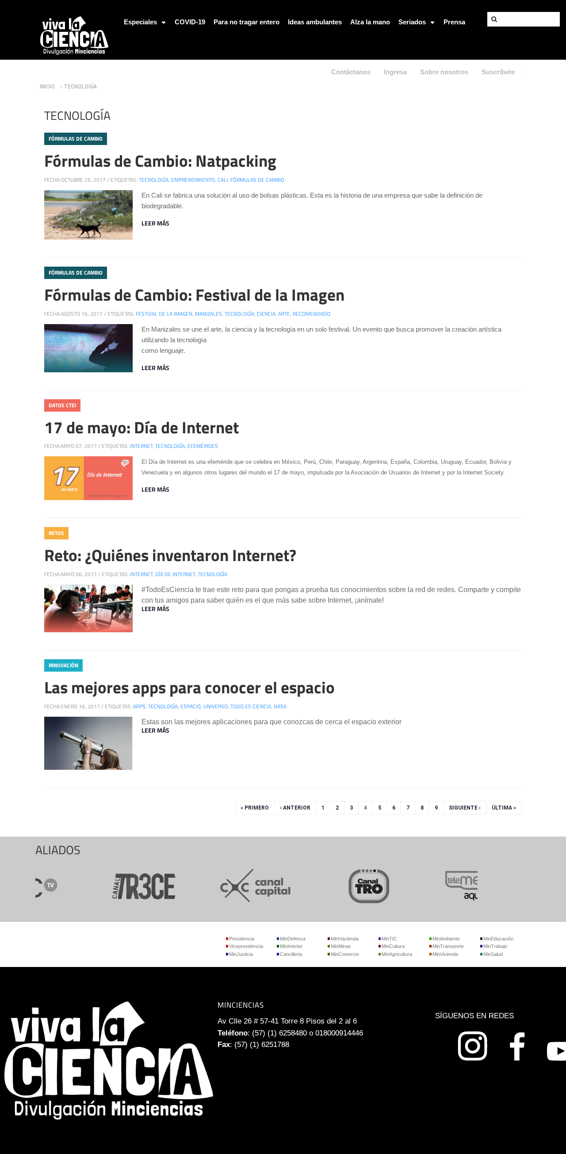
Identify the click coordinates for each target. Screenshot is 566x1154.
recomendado (311, 314)
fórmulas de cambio (257, 180)
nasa (280, 706)
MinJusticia (241, 954)
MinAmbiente (446, 938)
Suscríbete (498, 72)
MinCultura (393, 946)
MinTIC (389, 938)
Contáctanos (351, 72)
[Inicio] (74, 34)
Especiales (140, 22)
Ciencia (266, 314)
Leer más (155, 223)
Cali (223, 180)
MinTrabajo (495, 946)
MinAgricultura (397, 954)
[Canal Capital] (244, 884)
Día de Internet (175, 574)
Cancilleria (291, 954)
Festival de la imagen (164, 314)
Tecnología (153, 180)
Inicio (47, 87)
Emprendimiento (193, 180)
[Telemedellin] (470, 884)
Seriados (412, 22)
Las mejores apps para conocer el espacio (189, 687)
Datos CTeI (62, 405)
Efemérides (202, 446)
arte (284, 314)
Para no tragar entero (246, 22)
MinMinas (341, 946)
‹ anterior (295, 808)
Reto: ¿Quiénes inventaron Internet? (170, 555)
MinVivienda (445, 954)
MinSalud (493, 954)
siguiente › (465, 808)
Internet (141, 446)
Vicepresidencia (246, 946)
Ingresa (395, 72)
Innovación (63, 665)
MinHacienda (345, 938)
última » (504, 808)
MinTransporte (448, 946)
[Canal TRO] (357, 884)
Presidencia (241, 938)
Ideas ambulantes (315, 22)
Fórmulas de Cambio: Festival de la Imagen (194, 294)
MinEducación (498, 938)
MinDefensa (293, 938)
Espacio (190, 706)
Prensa (454, 22)
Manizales (208, 314)
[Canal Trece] (130, 884)
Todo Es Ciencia (250, 706)
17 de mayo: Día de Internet (141, 427)
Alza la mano (370, 22)
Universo (215, 706)
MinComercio (345, 954)
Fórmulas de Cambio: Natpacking (160, 160)
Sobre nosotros (444, 72)
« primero (255, 808)
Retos (56, 533)
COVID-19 (190, 22)
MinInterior (291, 946)
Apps (139, 706)
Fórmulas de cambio (76, 138)
